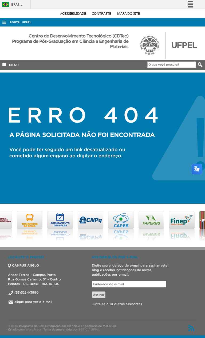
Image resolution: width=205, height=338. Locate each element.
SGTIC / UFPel (88, 329)
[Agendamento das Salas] (45, 226)
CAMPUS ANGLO (25, 265)
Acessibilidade (73, 13)
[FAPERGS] (137, 226)
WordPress (33, 329)
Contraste (102, 13)
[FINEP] (167, 226)
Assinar (98, 295)
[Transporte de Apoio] (15, 226)
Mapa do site (128, 13)
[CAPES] (106, 226)
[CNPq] (76, 226)
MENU (13, 65)
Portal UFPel (20, 22)
